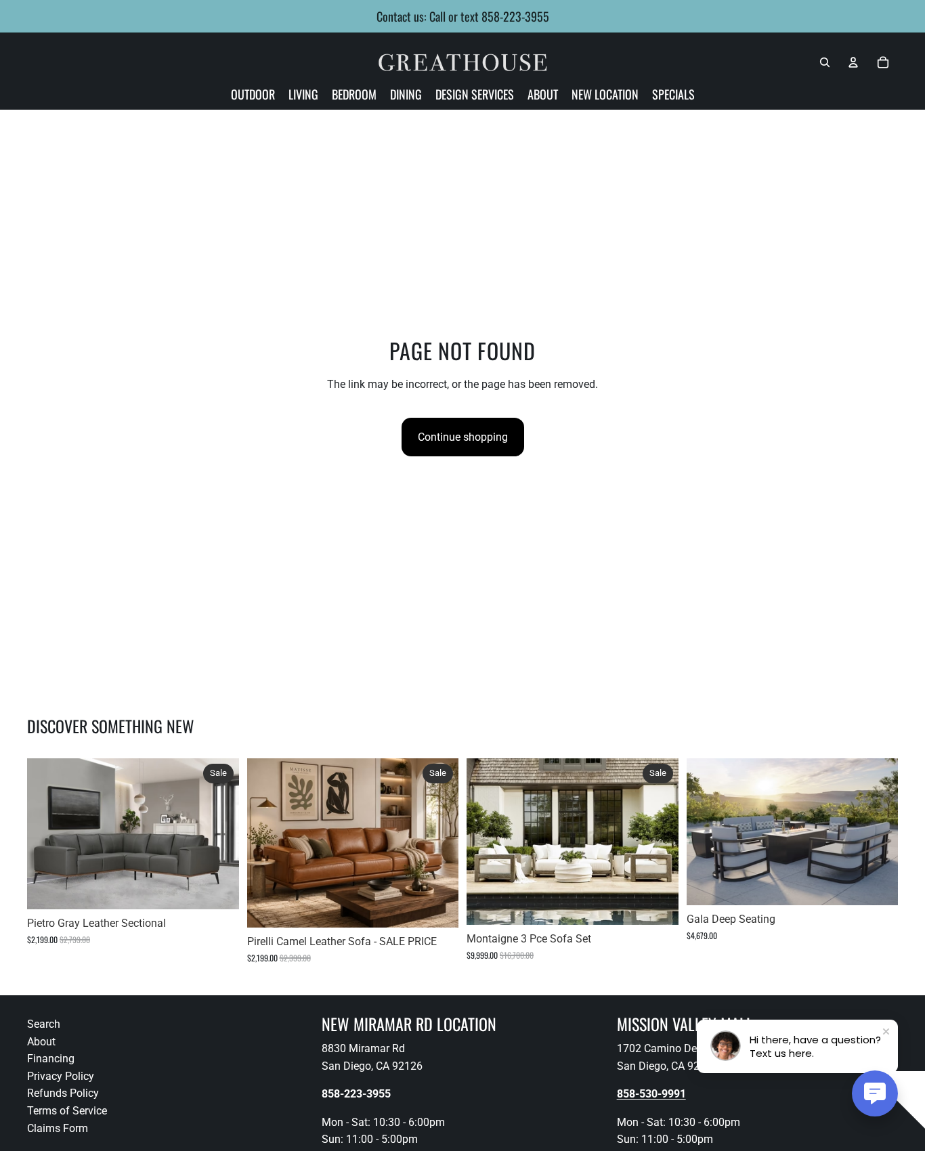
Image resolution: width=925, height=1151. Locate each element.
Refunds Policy (63, 1093)
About (41, 1041)
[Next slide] (218, 834)
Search (43, 1024)
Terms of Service (67, 1110)
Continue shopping (463, 437)
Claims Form (57, 1128)
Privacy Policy (60, 1076)
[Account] (853, 62)
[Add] (218, 889)
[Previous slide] (47, 834)
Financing (50, 1059)
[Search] (825, 62)
